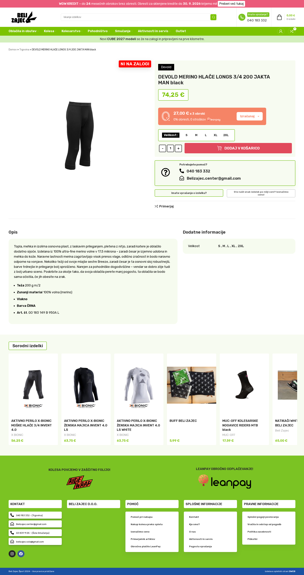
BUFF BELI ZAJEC (183, 421)
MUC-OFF (228, 435)
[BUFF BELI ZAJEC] (191, 385)
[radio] (186, 135)
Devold (166, 67)
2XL (241, 246)
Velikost (170, 135)
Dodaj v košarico (242, 148)
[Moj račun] (280, 31)
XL (234, 246)
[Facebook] (20, 553)
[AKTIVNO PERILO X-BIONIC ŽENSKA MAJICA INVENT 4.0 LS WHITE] (138, 385)
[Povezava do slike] (224, 481)
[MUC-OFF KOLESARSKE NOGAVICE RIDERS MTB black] (244, 385)
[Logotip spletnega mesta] (24, 17)
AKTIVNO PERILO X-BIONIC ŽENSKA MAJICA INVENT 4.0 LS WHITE (138, 425)
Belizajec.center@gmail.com (214, 178)
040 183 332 (257, 20)
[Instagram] (12, 553)
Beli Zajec (282, 430)
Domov (13, 49)
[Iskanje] (213, 17)
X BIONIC (17, 435)
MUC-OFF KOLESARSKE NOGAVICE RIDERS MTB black (240, 425)
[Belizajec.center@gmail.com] (181, 178)
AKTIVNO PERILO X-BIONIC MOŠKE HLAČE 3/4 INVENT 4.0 (31, 425)
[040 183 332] (181, 171)
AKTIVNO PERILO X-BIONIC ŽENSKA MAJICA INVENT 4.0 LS (85, 425)
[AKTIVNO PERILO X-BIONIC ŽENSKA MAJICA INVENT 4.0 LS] (86, 385)
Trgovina (24, 49)
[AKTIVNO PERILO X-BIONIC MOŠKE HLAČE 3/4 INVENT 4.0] (33, 385)
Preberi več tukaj (231, 4)
